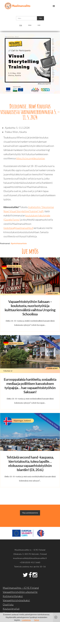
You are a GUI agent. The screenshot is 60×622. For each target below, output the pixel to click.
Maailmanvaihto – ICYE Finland (21, 587)
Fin (20, 25)
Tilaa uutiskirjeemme (30, 513)
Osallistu (8, 604)
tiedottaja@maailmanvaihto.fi (18, 228)
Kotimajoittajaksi (13, 596)
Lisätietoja (26, 620)
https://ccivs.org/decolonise (30, 158)
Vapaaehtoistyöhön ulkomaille (20, 592)
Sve (39, 25)
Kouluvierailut (11, 608)
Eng (30, 25)
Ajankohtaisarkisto (19, 243)
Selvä (36, 620)
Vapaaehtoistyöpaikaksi (16, 600)
